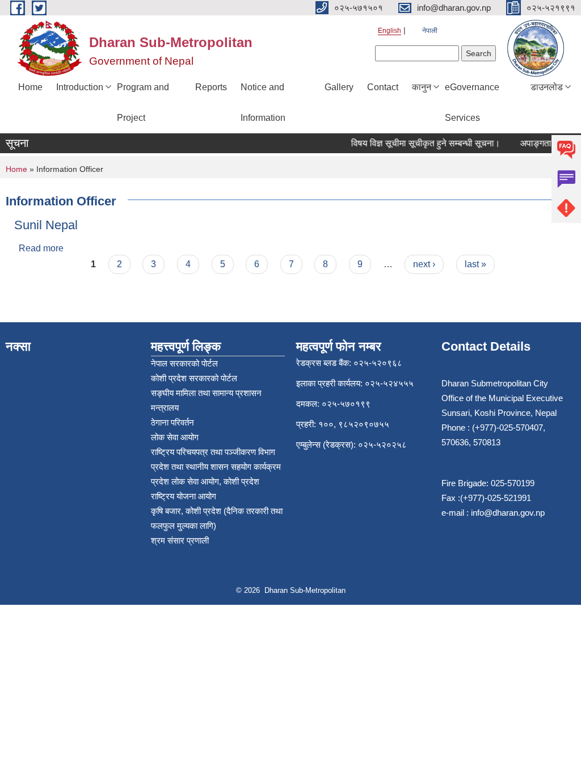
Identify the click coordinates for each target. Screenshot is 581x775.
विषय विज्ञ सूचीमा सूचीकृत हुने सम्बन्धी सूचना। (421, 143)
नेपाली (429, 31)
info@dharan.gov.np (508, 512)
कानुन (421, 87)
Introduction (79, 87)
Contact (382, 87)
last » (475, 264)
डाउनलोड (547, 87)
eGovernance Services (472, 102)
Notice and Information (263, 102)
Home (30, 87)
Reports (211, 87)
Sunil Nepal (46, 225)
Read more (41, 248)
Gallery (339, 87)
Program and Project (143, 102)
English (389, 31)
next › (424, 264)
